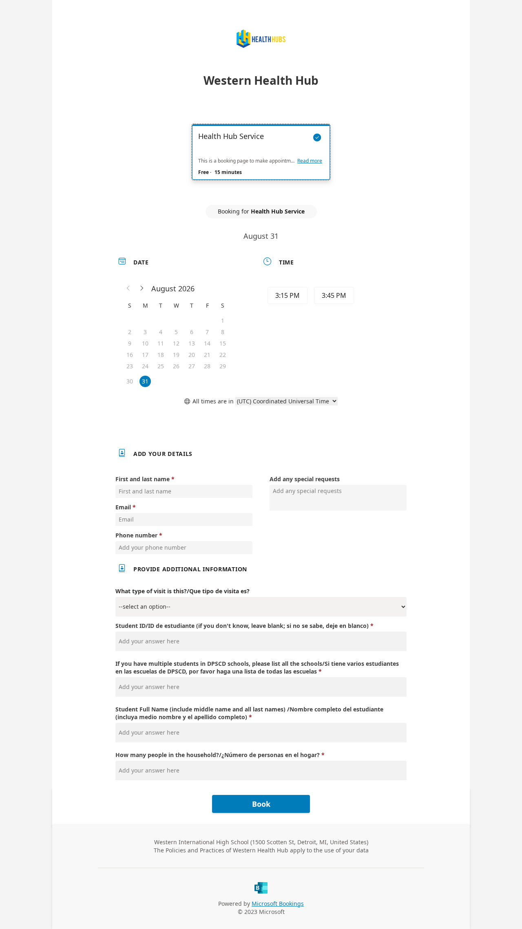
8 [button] (222, 332)
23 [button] (129, 366)
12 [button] (176, 343)
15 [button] (222, 343)
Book (261, 804)
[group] (333, 296)
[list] (261, 159)
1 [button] (222, 320)
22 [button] (222, 355)
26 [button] (176, 366)
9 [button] (129, 343)
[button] (128, 288)
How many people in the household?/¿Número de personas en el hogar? (217, 755)
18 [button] (160, 355)
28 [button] (207, 366)
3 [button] (145, 332)
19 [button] (176, 355)
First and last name (142, 479)
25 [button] (160, 366)
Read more (309, 161)
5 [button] (176, 332)
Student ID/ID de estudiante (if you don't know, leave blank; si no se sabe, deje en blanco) (242, 626)
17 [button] (145, 355)
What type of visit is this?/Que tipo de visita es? (182, 591)
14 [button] (207, 343)
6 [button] (191, 332)
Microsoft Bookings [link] (278, 903)
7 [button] (207, 332)
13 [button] (191, 343)
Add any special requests (305, 479)
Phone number (136, 535)
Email (123, 507)
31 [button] (145, 381)
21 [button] (207, 355)
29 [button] (222, 366)
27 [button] (191, 366)
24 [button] (145, 366)
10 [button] (145, 343)
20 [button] (191, 355)
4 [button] (160, 332)
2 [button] (129, 332)
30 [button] (129, 381)
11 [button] (160, 343)
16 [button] (129, 355)
